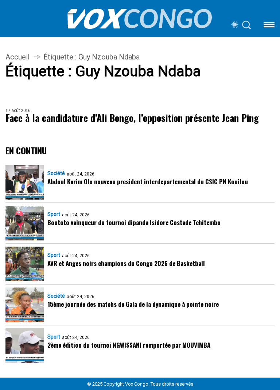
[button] (269, 26)
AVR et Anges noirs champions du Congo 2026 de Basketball (126, 263)
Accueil (17, 57)
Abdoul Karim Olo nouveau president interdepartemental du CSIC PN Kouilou (147, 181)
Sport (53, 214)
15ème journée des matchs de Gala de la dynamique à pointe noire (133, 304)
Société (56, 173)
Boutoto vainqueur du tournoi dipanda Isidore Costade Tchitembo (134, 222)
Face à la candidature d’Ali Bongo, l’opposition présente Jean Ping (132, 117)
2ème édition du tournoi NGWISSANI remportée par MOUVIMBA (128, 344)
